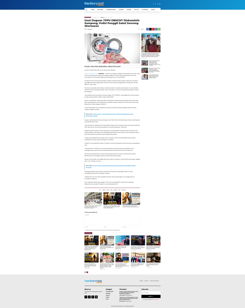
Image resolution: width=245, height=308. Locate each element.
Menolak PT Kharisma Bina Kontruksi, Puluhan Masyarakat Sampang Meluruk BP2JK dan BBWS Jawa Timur (154, 70)
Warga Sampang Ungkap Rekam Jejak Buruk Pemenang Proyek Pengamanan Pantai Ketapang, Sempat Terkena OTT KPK (154, 63)
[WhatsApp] (159, 29)
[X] (157, 4)
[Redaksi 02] (85, 29)
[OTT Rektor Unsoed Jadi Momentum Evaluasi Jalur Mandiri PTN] (122, 240)
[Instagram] (89, 297)
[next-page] (87, 272)
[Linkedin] (155, 4)
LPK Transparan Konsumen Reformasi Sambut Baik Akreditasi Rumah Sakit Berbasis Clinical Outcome (122, 265)
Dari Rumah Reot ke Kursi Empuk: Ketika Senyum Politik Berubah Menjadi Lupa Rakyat (153, 247)
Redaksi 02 (90, 29)
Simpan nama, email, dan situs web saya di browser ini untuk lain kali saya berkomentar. (103, 230)
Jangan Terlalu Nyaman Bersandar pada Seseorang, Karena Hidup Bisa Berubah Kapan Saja (90, 265)
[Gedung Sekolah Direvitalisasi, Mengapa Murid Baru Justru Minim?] (153, 258)
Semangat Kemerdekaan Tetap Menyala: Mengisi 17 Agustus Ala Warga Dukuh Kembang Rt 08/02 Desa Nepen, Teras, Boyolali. (107, 266)
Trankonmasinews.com (91, 73)
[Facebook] (153, 4)
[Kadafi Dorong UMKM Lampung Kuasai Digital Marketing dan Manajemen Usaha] (138, 258)
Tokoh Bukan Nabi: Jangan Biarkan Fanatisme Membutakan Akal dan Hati (130, 206)
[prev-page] (85, 272)
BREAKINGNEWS (87, 17)
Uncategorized (122, 295)
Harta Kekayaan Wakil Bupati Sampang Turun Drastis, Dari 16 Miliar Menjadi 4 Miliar (154, 76)
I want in (150, 296)
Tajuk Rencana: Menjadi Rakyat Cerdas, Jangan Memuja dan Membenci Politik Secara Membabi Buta (111, 206)
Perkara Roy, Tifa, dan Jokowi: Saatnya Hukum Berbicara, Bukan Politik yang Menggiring (138, 247)
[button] (86, 9)
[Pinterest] (153, 29)
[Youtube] (160, 4)
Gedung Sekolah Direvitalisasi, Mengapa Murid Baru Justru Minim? (152, 264)
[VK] (156, 29)
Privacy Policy (156, 299)
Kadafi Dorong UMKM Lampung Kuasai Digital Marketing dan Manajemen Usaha (137, 264)
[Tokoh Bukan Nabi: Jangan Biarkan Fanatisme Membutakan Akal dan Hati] (131, 198)
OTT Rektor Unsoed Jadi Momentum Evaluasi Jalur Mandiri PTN (120, 247)
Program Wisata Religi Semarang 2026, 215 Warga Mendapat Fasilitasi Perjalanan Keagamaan (92, 206)
